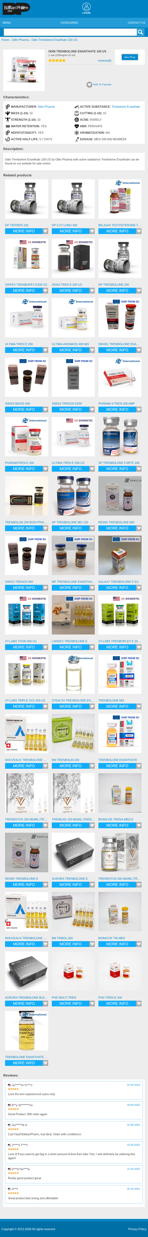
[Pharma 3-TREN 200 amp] (120, 379)
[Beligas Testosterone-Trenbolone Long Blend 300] (120, 200)
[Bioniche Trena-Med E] (120, 794)
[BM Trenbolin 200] (73, 735)
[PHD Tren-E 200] (120, 973)
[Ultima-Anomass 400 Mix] (73, 319)
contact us (136, 22)
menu (7, 22)
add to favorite (102, 84)
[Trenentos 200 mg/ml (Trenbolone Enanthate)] (26, 794)
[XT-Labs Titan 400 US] (26, 616)
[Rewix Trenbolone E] (26, 854)
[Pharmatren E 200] (26, 438)
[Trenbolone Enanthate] (120, 735)
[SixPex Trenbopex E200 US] (26, 260)
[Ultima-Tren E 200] (26, 319)
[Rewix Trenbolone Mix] (120, 497)
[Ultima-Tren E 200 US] (73, 438)
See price (129, 57)
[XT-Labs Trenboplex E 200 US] (120, 616)
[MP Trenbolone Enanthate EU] (73, 557)
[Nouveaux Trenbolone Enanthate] (26, 735)
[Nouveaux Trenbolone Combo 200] (26, 913)
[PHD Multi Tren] (73, 973)
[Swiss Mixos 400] (26, 379)
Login (86, 13)
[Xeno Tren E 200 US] (73, 260)
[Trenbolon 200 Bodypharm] (26, 497)
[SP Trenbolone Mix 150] (73, 497)
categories (69, 22)
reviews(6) (104, 60)
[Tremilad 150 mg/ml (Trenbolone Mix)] (73, 794)
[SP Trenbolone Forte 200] (120, 438)
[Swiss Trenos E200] (73, 379)
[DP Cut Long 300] (73, 200)
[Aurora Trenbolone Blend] (26, 973)
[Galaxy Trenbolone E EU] (120, 557)
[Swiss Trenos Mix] (26, 557)
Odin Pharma (46, 106)
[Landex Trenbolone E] (73, 616)
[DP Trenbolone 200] (120, 260)
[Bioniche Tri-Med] (120, 913)
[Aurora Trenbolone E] (73, 854)
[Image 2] (24, 90)
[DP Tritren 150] (26, 200)
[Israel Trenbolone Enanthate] (120, 319)
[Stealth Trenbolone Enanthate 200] (73, 676)
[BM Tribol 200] (73, 913)
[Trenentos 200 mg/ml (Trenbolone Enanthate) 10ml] (120, 854)
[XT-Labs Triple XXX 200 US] (26, 676)
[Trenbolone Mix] (120, 676)
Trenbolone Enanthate (126, 106)
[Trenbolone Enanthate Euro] (26, 1032)
